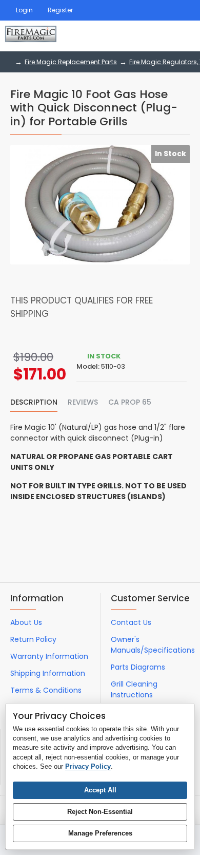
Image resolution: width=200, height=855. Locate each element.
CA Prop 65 (129, 402)
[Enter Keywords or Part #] (154, 36)
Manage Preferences (100, 833)
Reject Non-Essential (100, 811)
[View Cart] (183, 36)
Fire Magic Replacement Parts (71, 62)
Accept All (100, 790)
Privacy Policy (88, 766)
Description (33, 402)
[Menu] (128, 36)
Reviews (83, 402)
